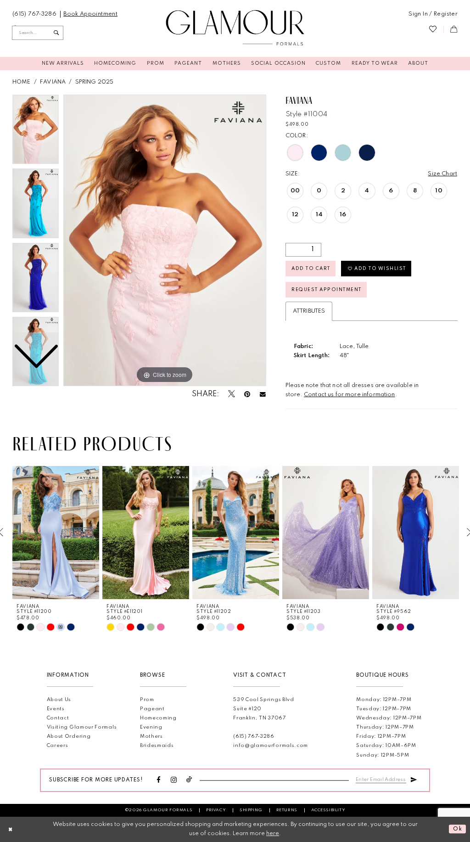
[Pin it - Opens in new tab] (247, 395)
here (272, 833)
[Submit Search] (56, 32)
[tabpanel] (165, 240)
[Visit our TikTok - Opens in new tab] (189, 780)
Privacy (216, 810)
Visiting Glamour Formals (82, 727)
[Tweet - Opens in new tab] (231, 394)
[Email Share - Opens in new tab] (262, 395)
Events (56, 709)
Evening (151, 727)
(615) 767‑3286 (253, 736)
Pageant (152, 709)
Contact (58, 718)
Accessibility (328, 810)
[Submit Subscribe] (413, 779)
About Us (59, 699)
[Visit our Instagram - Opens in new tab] (174, 780)
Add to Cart (310, 268)
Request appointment (326, 289)
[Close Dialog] (10, 829)
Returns (286, 810)
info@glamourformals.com (270, 745)
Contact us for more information (349, 395)
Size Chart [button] (442, 174)
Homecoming (158, 718)
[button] (433, 14)
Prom (147, 699)
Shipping (251, 810)
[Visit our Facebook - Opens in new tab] (159, 780)
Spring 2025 (94, 82)
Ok (458, 829)
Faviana (53, 82)
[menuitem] (34, 14)
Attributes (309, 311)
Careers (57, 745)
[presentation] (55, 532)
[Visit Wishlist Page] (432, 29)
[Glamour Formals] (235, 28)
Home (21, 82)
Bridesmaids (157, 745)
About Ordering (69, 736)
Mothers (151, 736)
